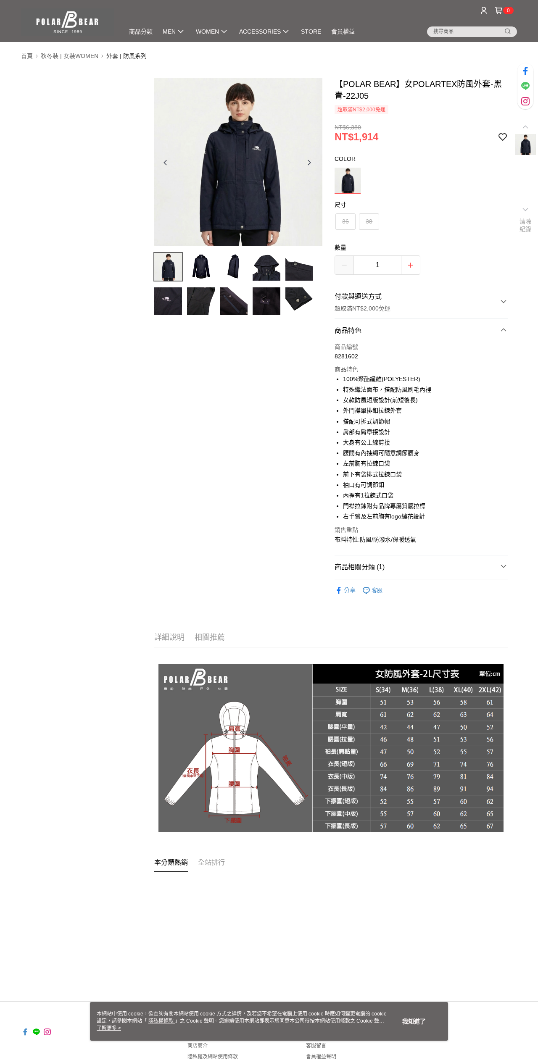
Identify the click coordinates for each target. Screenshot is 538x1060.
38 (369, 221)
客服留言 (316, 1046)
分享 (350, 590)
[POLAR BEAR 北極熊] (67, 22)
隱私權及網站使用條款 (212, 1057)
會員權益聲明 (321, 1057)
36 (345, 221)
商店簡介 (197, 1046)
